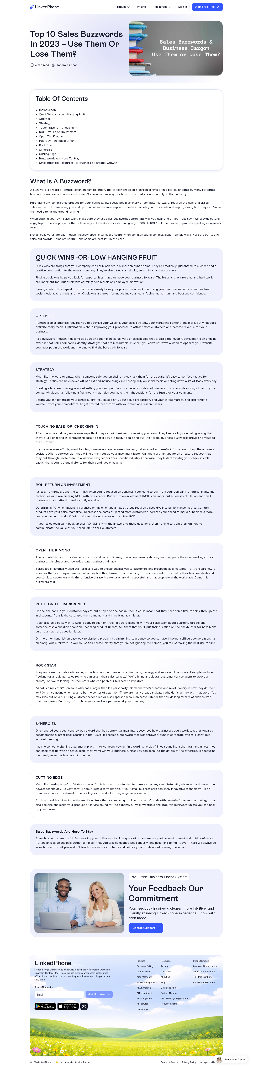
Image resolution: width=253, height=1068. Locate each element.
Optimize (45, 118)
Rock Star (45, 145)
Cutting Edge (47, 154)
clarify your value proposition (130, 399)
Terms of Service (169, 1062)
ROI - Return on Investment (57, 132)
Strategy (45, 123)
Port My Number (169, 993)
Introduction (47, 110)
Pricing (164, 966)
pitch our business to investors (122, 681)
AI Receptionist (144, 993)
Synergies (45, 149)
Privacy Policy (189, 1062)
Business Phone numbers (206, 966)
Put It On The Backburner (56, 140)
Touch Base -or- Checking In (58, 127)
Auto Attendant (144, 977)
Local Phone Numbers (204, 982)
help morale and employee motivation (119, 282)
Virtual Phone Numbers (204, 971)
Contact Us (166, 971)
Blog (163, 982)
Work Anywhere (144, 998)
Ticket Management (147, 982)
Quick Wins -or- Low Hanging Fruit (62, 114)
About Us (165, 977)
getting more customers (130, 512)
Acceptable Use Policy (211, 1062)
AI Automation (144, 987)
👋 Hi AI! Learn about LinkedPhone (72, 1062)
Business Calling (145, 966)
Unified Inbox (143, 971)
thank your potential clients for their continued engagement (85, 462)
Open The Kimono (51, 136)
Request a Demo (169, 1003)
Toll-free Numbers (202, 977)
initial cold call (58, 433)
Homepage (142, 1009)
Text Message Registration (174, 998)
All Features (142, 1003)
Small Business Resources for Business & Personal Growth (78, 162)
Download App (168, 987)
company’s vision (47, 392)
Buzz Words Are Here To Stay (59, 158)
